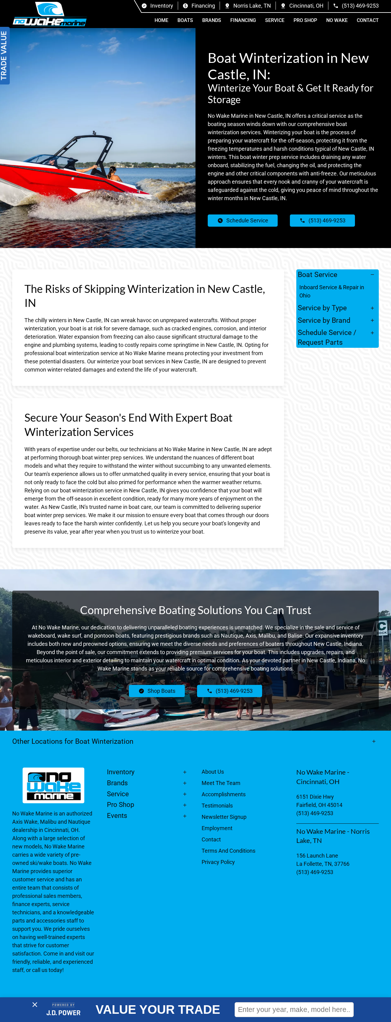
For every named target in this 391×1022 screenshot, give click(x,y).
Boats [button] (185, 20)
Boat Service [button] (317, 275)
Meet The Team (221, 783)
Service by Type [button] (322, 308)
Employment (217, 828)
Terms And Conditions (228, 850)
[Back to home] (49, 14)
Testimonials (217, 805)
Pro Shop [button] (305, 20)
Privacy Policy (218, 862)
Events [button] (117, 815)
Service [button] (274, 20)
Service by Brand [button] (324, 320)
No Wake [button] (337, 20)
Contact (368, 20)
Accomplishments (224, 794)
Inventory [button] (120, 772)
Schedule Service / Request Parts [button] (327, 337)
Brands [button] (211, 20)
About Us (213, 771)
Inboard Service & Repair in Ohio (331, 291)
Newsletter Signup (224, 817)
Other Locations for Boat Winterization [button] (73, 741)
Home (161, 20)
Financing (243, 20)
